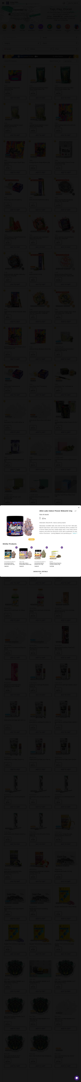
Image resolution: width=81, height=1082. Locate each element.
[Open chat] (76, 1078)
